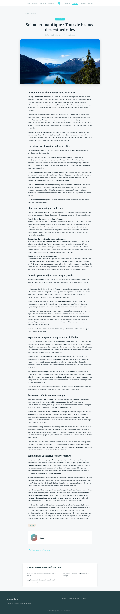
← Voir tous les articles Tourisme (39, 550)
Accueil (27, 13)
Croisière (51, 3)
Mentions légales (74, 598)
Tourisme (75, 3)
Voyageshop (12, 599)
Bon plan (35, 3)
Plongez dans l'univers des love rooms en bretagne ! (76, 575)
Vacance (83, 3)
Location (67, 3)
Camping (43, 3)
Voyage (90, 3)
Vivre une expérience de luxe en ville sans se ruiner (41, 575)
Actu (28, 3)
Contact (83, 598)
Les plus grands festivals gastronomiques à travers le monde (41, 581)
